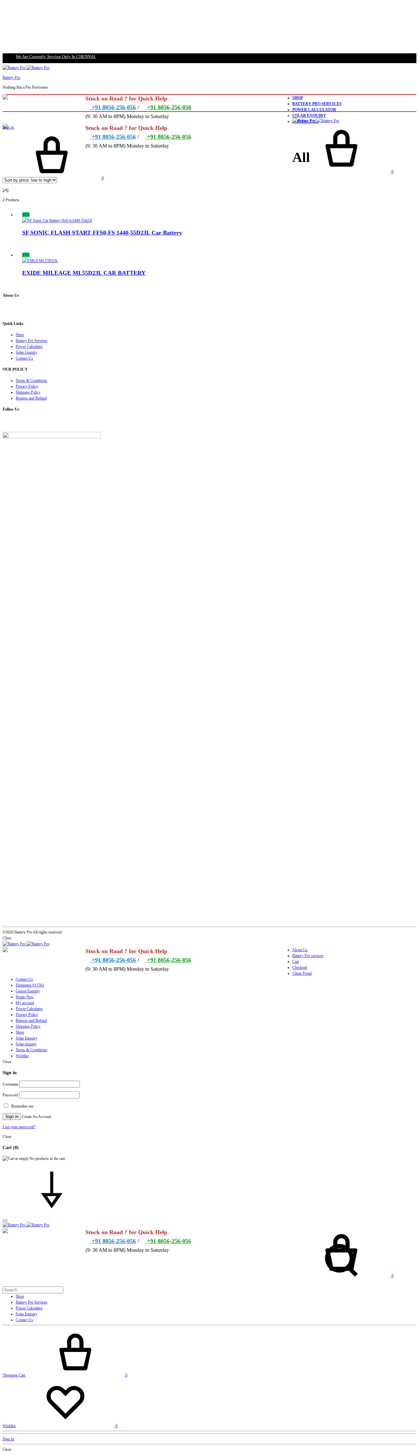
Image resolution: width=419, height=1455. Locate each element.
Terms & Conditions (31, 380)
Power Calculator (314, 109)
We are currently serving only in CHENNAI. (56, 56)
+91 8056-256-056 (113, 107)
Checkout (299, 967)
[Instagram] (7, 422)
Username (10, 1084)
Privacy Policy (27, 386)
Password (10, 1095)
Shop (297, 98)
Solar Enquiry (309, 115)
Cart (295, 961)
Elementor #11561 (30, 985)
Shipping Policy (28, 392)
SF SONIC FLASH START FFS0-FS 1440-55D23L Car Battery (102, 232)
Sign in (8, 127)
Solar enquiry (26, 1044)
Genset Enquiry (28, 991)
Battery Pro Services (317, 103)
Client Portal (302, 973)
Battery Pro (11, 77)
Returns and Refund (31, 398)
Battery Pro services (307, 955)
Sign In (8, 1439)
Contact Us (24, 358)
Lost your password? (19, 1127)
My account (25, 1003)
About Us (300, 950)
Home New (25, 997)
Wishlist (22, 1056)
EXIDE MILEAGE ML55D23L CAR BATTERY (84, 273)
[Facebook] (4, 422)
